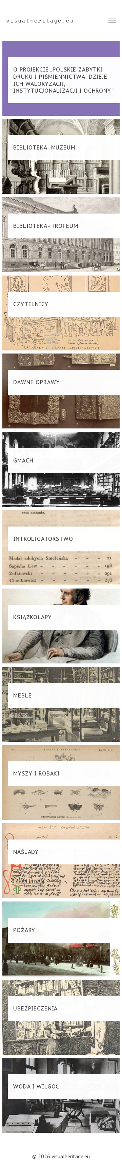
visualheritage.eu (40, 21)
